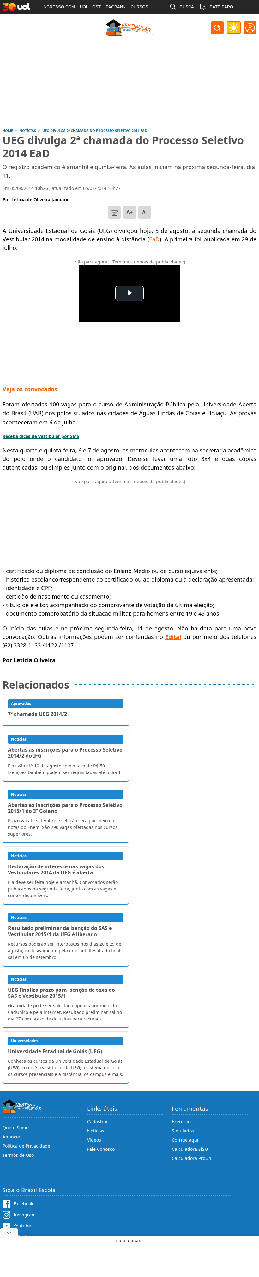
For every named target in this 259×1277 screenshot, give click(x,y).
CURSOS (139, 6)
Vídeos (94, 1140)
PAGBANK (116, 6)
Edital (173, 637)
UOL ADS (51, 20)
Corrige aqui (185, 1140)
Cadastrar (97, 1122)
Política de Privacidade (26, 1146)
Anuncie (11, 1137)
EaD (154, 239)
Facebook (23, 1204)
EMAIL (186, 20)
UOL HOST (90, 6)
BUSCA (187, 6)
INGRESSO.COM (58, 6)
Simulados (183, 1131)
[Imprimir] (114, 212)
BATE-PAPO (221, 6)
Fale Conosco (101, 1149)
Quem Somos (17, 1128)
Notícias (95, 1131)
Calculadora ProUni (192, 1158)
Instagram (25, 1215)
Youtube (22, 1226)
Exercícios (182, 1122)
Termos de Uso (18, 1155)
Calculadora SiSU (190, 1149)
